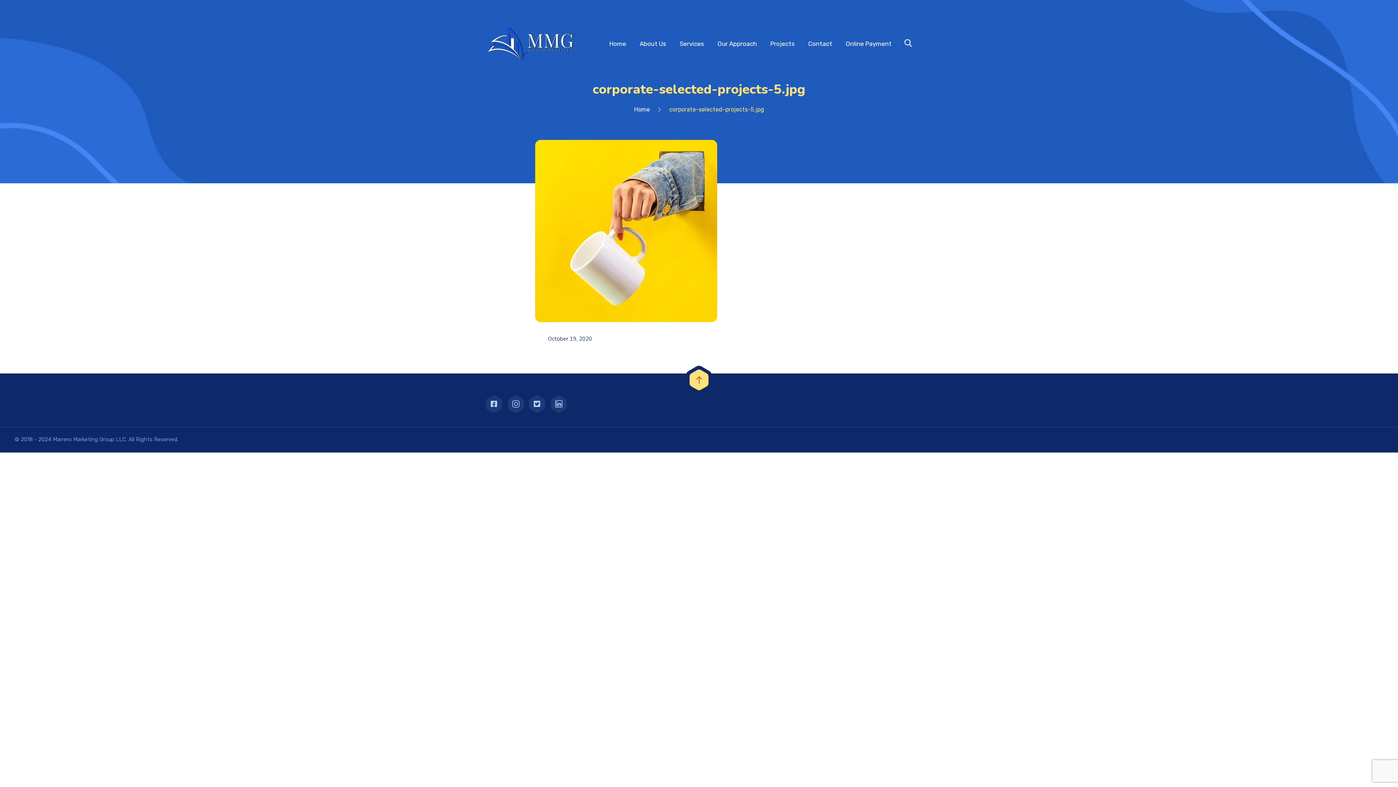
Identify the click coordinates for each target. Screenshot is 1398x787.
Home (617, 43)
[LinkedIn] (558, 404)
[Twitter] (537, 404)
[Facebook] (494, 404)
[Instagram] (516, 404)
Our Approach (737, 43)
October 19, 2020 (570, 338)
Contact (820, 43)
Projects (782, 43)
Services (692, 43)
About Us (653, 43)
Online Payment (869, 43)
